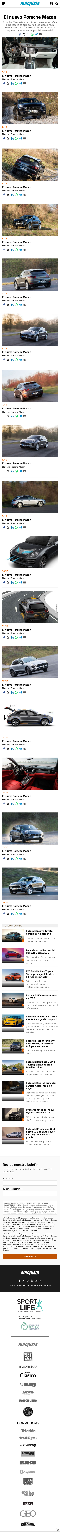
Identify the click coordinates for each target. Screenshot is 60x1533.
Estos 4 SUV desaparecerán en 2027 (41, 996)
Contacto (12, 1285)
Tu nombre (8, 1178)
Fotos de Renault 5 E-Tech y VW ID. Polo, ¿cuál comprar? (41, 1018)
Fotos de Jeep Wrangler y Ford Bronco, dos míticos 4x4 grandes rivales (40, 1043)
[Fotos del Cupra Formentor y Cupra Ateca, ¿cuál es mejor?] (13, 1087)
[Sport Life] (27, 1411)
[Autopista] (30, 3)
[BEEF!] (28, 1504)
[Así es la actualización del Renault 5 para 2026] (13, 954)
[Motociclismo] (28, 1401)
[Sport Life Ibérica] (30, 1306)
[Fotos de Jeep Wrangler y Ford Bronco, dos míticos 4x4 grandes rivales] (13, 1045)
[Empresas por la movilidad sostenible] (30, 1326)
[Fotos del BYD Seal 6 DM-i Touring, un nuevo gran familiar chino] (13, 1066)
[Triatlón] (28, 1430)
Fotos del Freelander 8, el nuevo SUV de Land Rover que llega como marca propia (40, 1133)
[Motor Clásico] (28, 1375)
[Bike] (28, 1463)
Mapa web (47, 1285)
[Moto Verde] (28, 1393)
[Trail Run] (28, 1438)
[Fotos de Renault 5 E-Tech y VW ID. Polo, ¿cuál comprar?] (13, 1021)
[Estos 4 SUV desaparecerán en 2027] (13, 999)
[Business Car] (28, 1366)
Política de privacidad (25, 1285)
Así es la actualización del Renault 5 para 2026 (40, 951)
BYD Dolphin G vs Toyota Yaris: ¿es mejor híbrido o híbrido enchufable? (40, 974)
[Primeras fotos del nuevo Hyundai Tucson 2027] (13, 1114)
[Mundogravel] (28, 1523)
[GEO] (28, 1514)
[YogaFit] (28, 1445)
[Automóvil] (28, 1385)
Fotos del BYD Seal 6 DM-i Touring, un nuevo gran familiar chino (40, 1064)
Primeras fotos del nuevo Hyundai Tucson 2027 (40, 1111)
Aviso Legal (30, 1213)
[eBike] (28, 1493)
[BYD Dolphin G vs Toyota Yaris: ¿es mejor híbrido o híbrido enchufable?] (13, 975)
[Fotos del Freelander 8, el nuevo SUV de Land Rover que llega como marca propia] (13, 1133)
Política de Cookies (50, 1220)
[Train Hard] (28, 1481)
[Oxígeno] (28, 1471)
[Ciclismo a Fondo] (28, 1453)
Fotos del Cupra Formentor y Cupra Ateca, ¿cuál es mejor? (41, 1085)
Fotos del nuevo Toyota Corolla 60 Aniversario (39, 932)
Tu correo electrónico (13, 1189)
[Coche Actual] (28, 1357)
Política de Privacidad (45, 1213)
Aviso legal (38, 1285)
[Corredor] (27, 1423)
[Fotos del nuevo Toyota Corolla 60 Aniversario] (13, 935)
